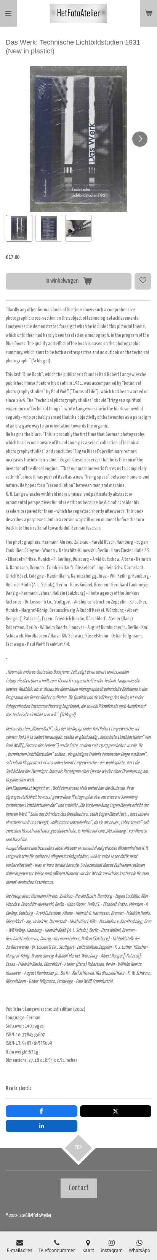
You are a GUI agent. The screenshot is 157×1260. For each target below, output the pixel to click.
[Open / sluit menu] (8, 13)
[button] (19, 228)
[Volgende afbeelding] (139, 139)
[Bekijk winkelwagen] (148, 13)
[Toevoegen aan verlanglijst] (143, 281)
